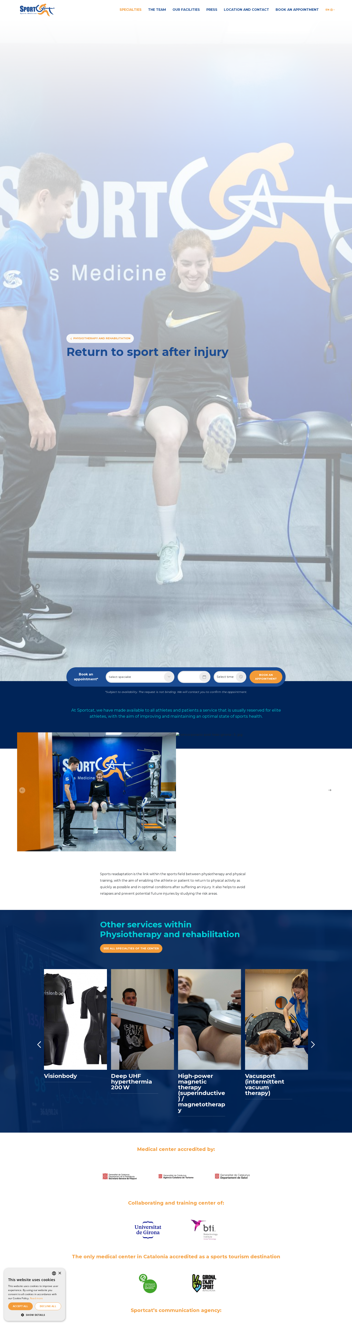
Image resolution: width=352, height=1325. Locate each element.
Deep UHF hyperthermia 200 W (131, 1081)
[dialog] (34, 1294)
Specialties (131, 10)
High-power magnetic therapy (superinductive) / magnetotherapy (201, 1092)
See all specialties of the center (131, 948)
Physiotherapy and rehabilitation (101, 338)
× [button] (59, 1273)
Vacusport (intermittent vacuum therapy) (264, 1084)
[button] (34, 1315)
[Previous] (39, 1044)
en (327, 9)
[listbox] (54, 1273)
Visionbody (60, 1075)
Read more (36, 1298)
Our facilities (186, 10)
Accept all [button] (20, 1306)
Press (211, 10)
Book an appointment (297, 10)
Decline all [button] (48, 1306)
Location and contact (246, 10)
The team (157, 10)
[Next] (313, 1044)
